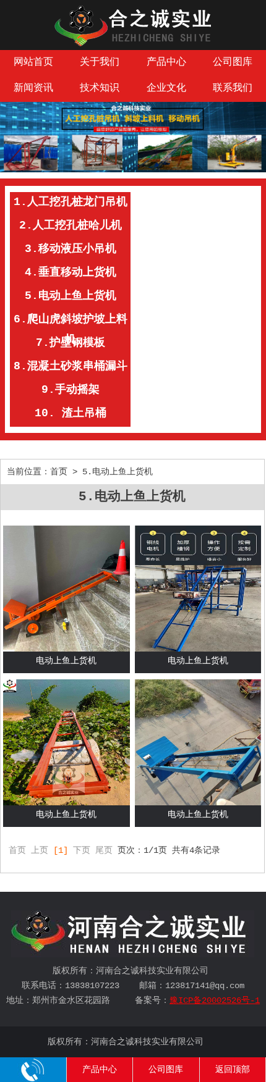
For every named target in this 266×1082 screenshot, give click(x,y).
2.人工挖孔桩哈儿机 (70, 225)
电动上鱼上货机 (66, 661)
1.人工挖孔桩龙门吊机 (70, 202)
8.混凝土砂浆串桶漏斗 (70, 366)
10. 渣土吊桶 (70, 413)
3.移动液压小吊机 (70, 249)
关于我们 (99, 62)
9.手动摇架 (70, 390)
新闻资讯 (33, 88)
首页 (58, 472)
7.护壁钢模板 (70, 343)
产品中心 (166, 62)
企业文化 (166, 88)
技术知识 (99, 88)
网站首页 (33, 62)
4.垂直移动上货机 (70, 272)
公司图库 (165, 1070)
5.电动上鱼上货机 (70, 296)
